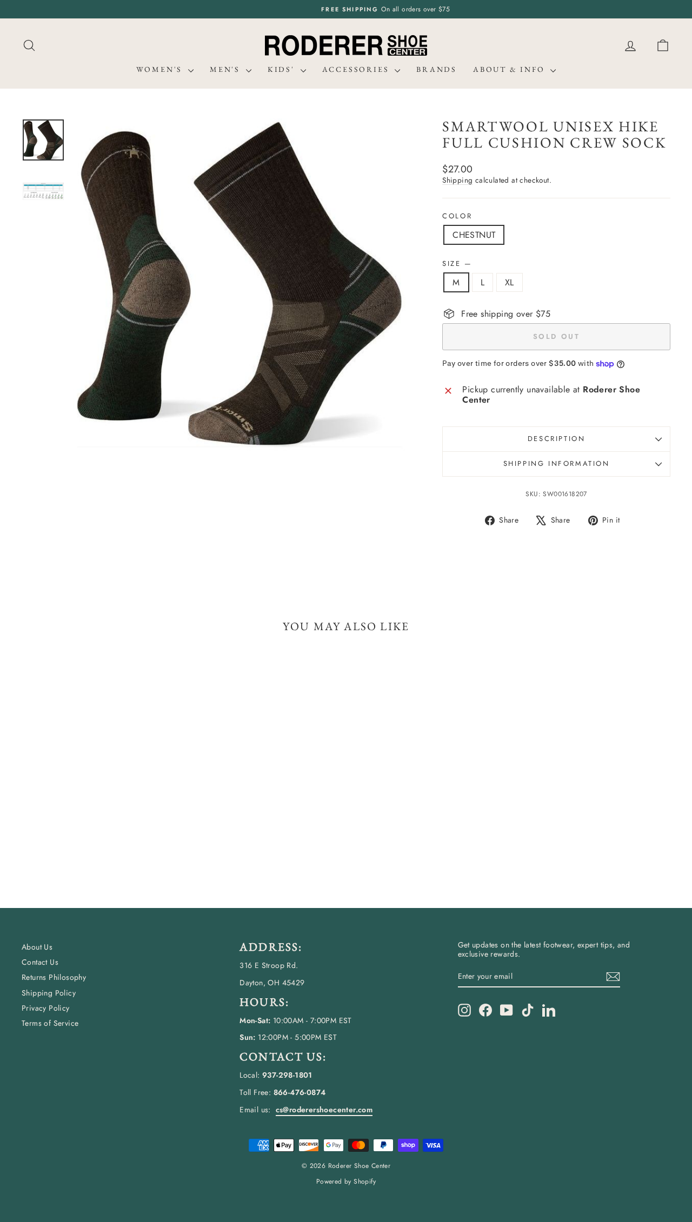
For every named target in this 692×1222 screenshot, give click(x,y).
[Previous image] (91, 285)
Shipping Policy (49, 992)
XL (509, 282)
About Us (37, 946)
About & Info (510, 69)
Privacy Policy (46, 1008)
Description (556, 438)
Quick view (98, 801)
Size (456, 263)
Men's (226, 69)
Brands (436, 69)
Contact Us (40, 962)
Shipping (457, 180)
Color (457, 216)
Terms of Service (50, 1023)
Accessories (357, 69)
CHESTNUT (474, 235)
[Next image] (388, 285)
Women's (160, 69)
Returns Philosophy (54, 977)
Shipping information (556, 463)
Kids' (283, 69)
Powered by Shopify (346, 1181)
